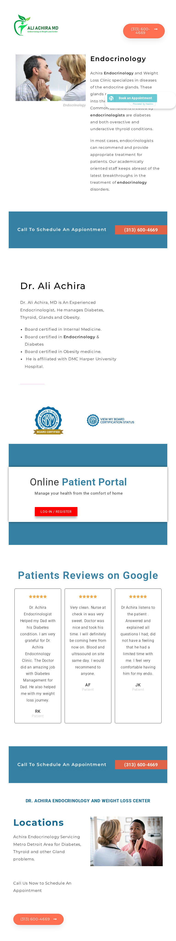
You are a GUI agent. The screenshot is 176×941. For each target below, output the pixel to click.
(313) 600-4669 (141, 230)
